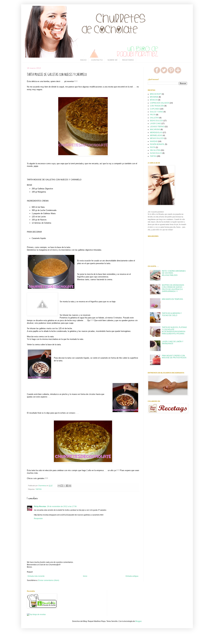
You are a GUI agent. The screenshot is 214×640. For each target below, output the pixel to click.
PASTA (152, 147)
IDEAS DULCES (156, 121)
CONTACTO (97, 60)
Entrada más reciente (36, 576)
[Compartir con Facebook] (67, 485)
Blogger (138, 621)
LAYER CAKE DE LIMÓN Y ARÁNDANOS (172, 343)
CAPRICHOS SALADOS (159, 103)
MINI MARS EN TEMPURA (172, 299)
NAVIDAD (154, 141)
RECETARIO (128, 60)
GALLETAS (154, 118)
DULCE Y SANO (156, 112)
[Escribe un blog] (61, 485)
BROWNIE (154, 97)
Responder (38, 518)
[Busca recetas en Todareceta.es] (36, 614)
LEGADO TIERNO (157, 127)
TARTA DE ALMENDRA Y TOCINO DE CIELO (172, 314)
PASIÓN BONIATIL (157, 144)
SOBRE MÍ (112, 60)
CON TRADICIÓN (157, 106)
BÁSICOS (154, 100)
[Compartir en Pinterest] (70, 485)
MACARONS (155, 129)
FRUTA (153, 115)
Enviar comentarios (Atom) (48, 580)
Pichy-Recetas (40, 506)
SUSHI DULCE (156, 153)
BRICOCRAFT (155, 94)
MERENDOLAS (156, 133)
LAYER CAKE (155, 124)
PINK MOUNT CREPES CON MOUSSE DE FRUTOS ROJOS (174, 357)
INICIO (83, 60)
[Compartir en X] (64, 485)
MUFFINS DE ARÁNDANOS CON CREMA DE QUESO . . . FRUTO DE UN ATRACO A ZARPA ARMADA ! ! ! (173, 288)
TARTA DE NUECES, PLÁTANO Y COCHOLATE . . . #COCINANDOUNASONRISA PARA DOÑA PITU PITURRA (174, 330)
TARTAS (38, 489)
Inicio (85, 576)
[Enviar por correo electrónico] (59, 485)
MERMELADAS (156, 135)
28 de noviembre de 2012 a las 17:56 (62, 506)
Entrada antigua (132, 576)
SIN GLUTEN (155, 150)
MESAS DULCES (157, 138)
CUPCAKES (155, 109)
